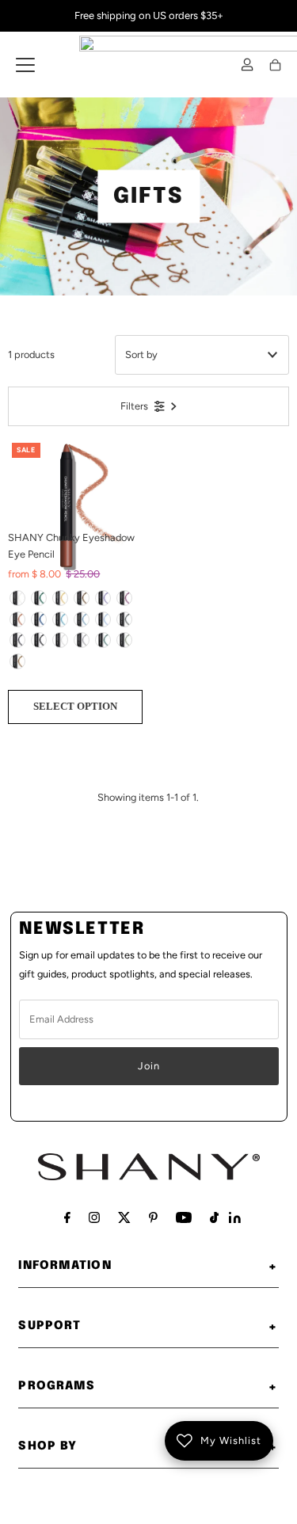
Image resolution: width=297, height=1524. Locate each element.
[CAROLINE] (103, 598)
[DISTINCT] (103, 640)
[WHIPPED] (17, 598)
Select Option (75, 706)
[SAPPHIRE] (39, 619)
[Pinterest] (153, 1217)
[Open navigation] (25, 65)
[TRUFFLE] (81, 598)
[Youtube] (184, 1217)
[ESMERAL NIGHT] (39, 598)
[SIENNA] (17, 661)
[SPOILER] (124, 619)
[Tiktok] (214, 1217)
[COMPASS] (39, 640)
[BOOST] (103, 619)
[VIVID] (124, 640)
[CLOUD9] (81, 619)
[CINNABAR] (60, 598)
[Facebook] (67, 1217)
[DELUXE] (17, 640)
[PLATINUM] (60, 640)
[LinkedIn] (235, 1219)
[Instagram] (94, 1217)
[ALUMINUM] (81, 640)
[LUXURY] (124, 598)
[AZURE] (60, 619)
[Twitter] (124, 1217)
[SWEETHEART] (17, 619)
